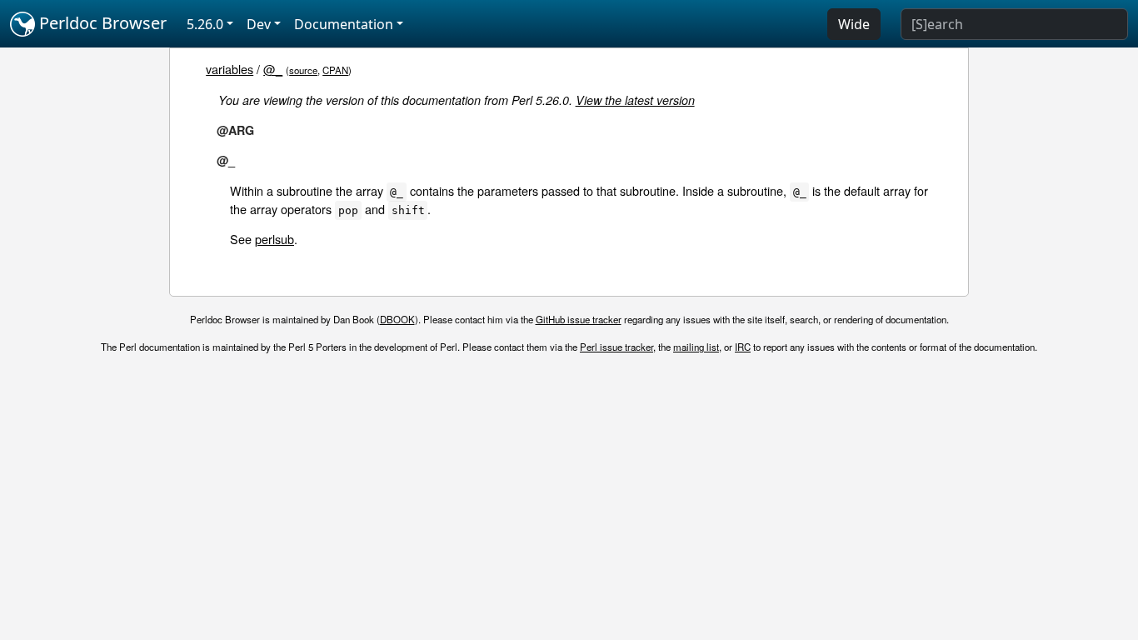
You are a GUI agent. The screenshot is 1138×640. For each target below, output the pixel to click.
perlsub (274, 239)
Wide (854, 24)
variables (229, 69)
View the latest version (635, 100)
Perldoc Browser (101, 23)
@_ (272, 69)
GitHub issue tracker (578, 319)
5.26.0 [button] (205, 24)
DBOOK (397, 319)
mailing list (696, 346)
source (303, 70)
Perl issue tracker (616, 346)
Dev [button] (259, 24)
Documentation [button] (343, 24)
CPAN (335, 70)
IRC (743, 346)
